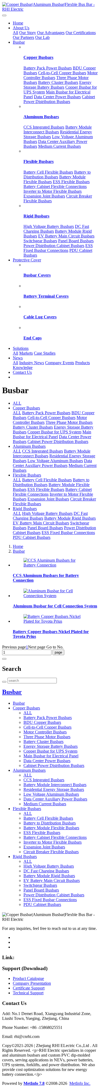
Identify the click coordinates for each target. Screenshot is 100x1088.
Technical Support (28, 993)
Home (18, 23)
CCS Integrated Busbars (43, 127)
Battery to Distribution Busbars (57, 174)
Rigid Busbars (36, 216)
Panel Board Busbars (76, 241)
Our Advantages (51, 32)
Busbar (19, 42)
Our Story (27, 32)
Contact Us (22, 372)
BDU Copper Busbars (42, 722)
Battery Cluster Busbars (58, 82)
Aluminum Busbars (41, 116)
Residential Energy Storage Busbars (53, 789)
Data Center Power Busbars (57, 97)
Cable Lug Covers (40, 317)
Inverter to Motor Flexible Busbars (52, 191)
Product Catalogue (28, 978)
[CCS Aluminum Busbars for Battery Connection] (55, 565)
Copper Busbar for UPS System (54, 432)
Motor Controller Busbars (45, 732)
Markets (26, 353)
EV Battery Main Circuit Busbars (66, 236)
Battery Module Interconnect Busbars (57, 129)
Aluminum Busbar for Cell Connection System (55, 606)
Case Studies (44, 353)
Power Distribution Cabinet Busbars (53, 245)
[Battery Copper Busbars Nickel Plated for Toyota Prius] (55, 621)
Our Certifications (81, 32)
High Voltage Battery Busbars (48, 226)
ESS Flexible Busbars (71, 181)
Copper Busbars (38, 57)
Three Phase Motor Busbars (69, 422)
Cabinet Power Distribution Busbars (59, 99)
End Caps (32, 338)
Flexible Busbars (38, 161)
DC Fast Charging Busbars (46, 871)
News (18, 358)
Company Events (59, 362)
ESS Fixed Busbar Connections (58, 248)
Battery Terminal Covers (46, 296)
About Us (21, 28)
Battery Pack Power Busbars (47, 68)
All (15, 32)
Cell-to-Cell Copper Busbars (62, 73)
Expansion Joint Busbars (44, 196)
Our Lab (42, 37)
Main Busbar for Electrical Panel (52, 434)
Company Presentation (32, 983)
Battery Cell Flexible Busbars (48, 172)
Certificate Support (29, 988)
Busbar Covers (37, 275)
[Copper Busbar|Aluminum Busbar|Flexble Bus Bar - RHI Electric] (50, 7)
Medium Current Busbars (59, 146)
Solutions (21, 348)
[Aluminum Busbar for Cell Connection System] (55, 595)
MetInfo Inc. (79, 1083)
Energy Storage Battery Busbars (57, 84)
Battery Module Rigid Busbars (70, 518)
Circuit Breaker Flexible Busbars (51, 851)
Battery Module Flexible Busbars (51, 828)
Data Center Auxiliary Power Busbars (52, 463)
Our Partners (23, 37)
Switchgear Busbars (40, 241)
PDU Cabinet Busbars (31, 537)
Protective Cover (27, 260)
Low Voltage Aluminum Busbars (55, 460)
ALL (17, 403)
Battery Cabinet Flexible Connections (55, 186)
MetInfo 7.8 (34, 1083)
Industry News (31, 362)
